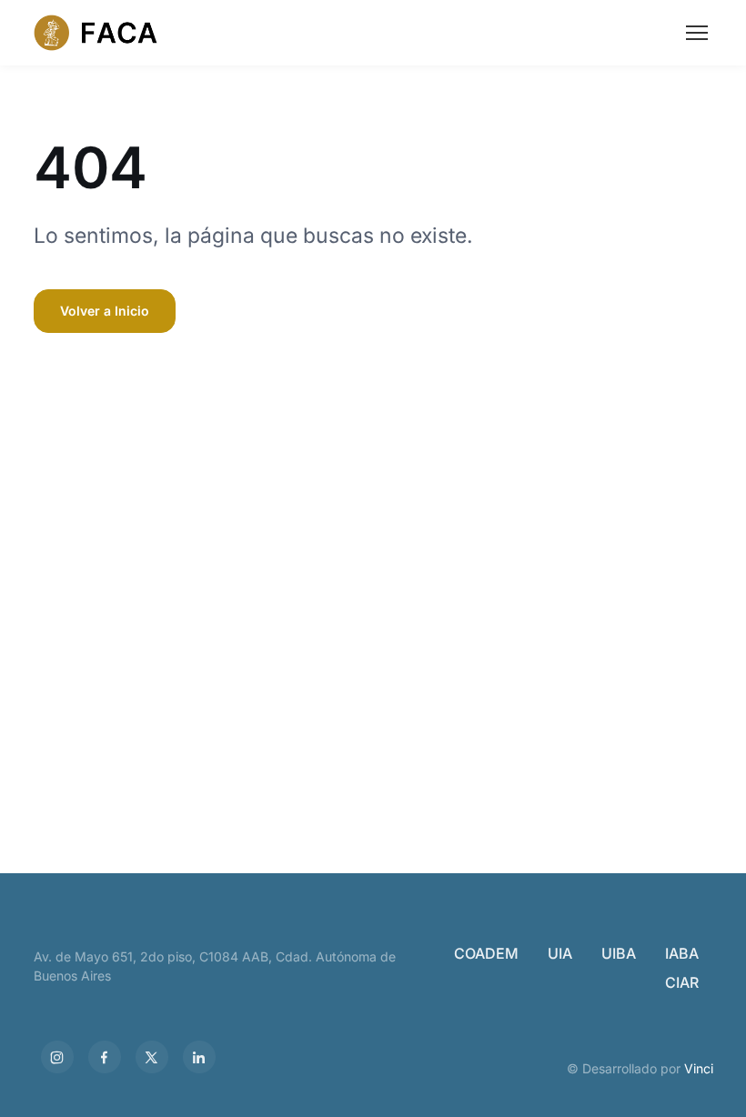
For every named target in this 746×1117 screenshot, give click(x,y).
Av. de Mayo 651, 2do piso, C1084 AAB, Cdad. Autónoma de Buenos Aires (215, 966)
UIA (560, 953)
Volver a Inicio (104, 310)
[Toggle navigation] (696, 32)
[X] (152, 1057)
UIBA (618, 953)
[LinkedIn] (199, 1057)
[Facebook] (104, 1057)
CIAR (682, 982)
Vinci (698, 1068)
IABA (682, 953)
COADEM (486, 953)
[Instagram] (57, 1057)
